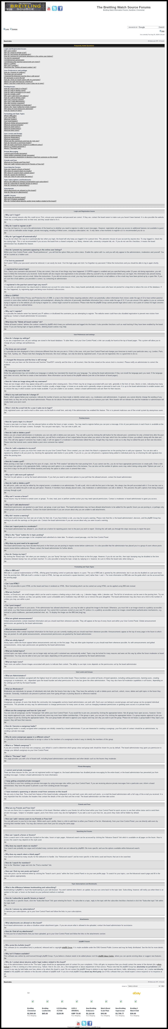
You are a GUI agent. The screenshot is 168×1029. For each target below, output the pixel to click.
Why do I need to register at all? (15, 53)
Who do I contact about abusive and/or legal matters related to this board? (30, 201)
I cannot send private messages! (15, 153)
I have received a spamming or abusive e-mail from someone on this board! (31, 157)
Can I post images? (11, 121)
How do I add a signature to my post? (17, 92)
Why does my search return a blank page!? (19, 173)
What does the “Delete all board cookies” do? (20, 67)
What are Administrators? (13, 135)
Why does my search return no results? (18, 171)
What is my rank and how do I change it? (18, 81)
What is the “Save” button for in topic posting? (20, 107)
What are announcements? (13, 125)
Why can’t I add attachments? (14, 101)
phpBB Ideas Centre (106, 956)
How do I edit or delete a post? (15, 90)
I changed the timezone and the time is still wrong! (22, 76)
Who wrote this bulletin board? (15, 197)
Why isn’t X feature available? (14, 199)
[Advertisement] (84, 18)
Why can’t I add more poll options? (16, 96)
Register (14, 29)
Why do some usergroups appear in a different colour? (23, 145)
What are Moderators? (12, 137)
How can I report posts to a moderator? (18, 105)
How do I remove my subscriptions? (16, 185)
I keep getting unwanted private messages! (19, 155)
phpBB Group (67, 947)
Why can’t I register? (11, 65)
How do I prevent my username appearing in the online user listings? (28, 56)
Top (5, 222)
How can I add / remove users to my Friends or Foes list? (24, 164)
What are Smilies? (10, 119)
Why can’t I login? (10, 51)
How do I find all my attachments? (16, 192)
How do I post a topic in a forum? (15, 88)
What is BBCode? (10, 116)
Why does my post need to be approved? (18, 109)
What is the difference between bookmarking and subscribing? (26, 182)
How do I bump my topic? (13, 110)
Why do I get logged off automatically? (17, 54)
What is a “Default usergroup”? (15, 146)
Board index (8, 41)
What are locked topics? (12, 128)
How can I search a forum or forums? (17, 169)
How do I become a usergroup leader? (18, 143)
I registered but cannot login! (14, 60)
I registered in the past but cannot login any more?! (22, 62)
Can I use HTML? (10, 117)
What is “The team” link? (12, 148)
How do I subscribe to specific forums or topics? (21, 183)
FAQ (162, 31)
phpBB (77, 1027)
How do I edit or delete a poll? (14, 98)
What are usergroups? (12, 139)
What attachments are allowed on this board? (20, 190)
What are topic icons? (11, 130)
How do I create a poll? (12, 94)
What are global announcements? (16, 123)
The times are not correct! (13, 74)
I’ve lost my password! (12, 58)
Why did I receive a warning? (14, 103)
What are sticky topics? (12, 127)
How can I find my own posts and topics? (18, 176)
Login (7, 29)
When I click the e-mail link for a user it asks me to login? (24, 83)
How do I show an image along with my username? (22, 80)
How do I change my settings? (14, 72)
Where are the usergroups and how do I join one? (21, 141)
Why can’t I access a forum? (14, 99)
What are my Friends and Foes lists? (17, 162)
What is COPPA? (10, 64)
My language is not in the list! (14, 78)
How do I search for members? (15, 175)
